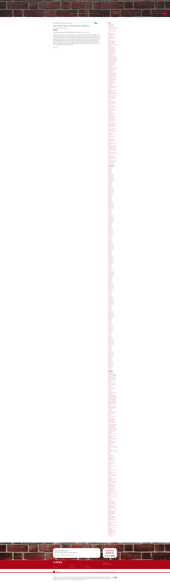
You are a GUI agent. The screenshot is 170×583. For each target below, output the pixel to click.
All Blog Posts (110, 24)
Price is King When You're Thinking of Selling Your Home (111, 117)
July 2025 (109, 182)
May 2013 (109, 348)
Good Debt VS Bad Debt (112, 58)
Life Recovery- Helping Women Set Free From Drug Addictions (112, 79)
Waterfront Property (111, 160)
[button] (158, 13)
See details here (85, 32)
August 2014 (110, 331)
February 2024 (110, 202)
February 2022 (110, 229)
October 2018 (110, 274)
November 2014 (111, 328)
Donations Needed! (111, 49)
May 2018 (109, 280)
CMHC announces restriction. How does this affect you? (112, 44)
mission (109, 468)
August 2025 (110, 181)
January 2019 (110, 271)
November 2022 (111, 219)
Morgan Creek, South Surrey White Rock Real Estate (112, 475)
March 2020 (110, 255)
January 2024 (110, 203)
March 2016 (110, 310)
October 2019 (110, 261)
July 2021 (109, 237)
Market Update (91, 13)
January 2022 (110, 230)
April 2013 (109, 349)
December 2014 (111, 327)
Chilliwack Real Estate (112, 401)
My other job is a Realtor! (112, 90)
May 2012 (109, 360)
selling (109, 515)
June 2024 (110, 197)
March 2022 (110, 228)
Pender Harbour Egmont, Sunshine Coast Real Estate (112, 491)
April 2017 (109, 295)
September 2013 (111, 344)
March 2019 (110, 269)
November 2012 (111, 354)
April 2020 (110, 254)
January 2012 (110, 362)
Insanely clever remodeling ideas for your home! (111, 70)
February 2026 (110, 174)
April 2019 (109, 268)
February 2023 (110, 215)
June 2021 (110, 238)
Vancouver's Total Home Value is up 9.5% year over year (112, 153)
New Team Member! (111, 101)
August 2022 (110, 222)
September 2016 (111, 303)
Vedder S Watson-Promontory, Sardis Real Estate (112, 525)
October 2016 (110, 302)
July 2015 (109, 319)
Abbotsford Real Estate (112, 375)
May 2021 (109, 239)
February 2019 (110, 270)
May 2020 (110, 253)
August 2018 (110, 277)
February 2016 (110, 311)
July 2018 (109, 278)
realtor (109, 500)
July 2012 (109, 357)
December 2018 (111, 272)
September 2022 (111, 221)
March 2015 (110, 323)
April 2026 (110, 172)
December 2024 (111, 190)
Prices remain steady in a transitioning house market (112, 120)
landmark (109, 456)
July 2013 (109, 346)
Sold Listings (110, 133)
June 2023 (110, 211)
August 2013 (110, 345)
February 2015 (110, 324)
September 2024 (111, 194)
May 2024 (109, 198)
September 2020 (111, 248)
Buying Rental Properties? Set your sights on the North (111, 41)
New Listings (110, 100)
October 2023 (110, 206)
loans (109, 465)
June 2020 (110, 252)
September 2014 (111, 330)
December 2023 (111, 204)
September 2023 (111, 207)
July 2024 (110, 196)
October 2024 (110, 193)
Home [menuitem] (71, 13)
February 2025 (110, 188)
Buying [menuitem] (81, 13)
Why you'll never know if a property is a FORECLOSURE (112, 162)
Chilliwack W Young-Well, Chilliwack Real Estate (111, 404)
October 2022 (110, 220)
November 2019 (111, 260)
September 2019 (111, 262)
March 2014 (110, 337)
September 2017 (111, 289)
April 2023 (110, 213)
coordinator (110, 410)
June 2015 (110, 320)
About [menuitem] (97, 13)
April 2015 (109, 322)
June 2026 (110, 170)
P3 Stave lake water (111, 489)
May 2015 (109, 321)
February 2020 (110, 256)
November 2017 (111, 287)
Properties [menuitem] (75, 13)
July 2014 (109, 332)
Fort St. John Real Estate (112, 424)
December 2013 (111, 340)
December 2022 (111, 218)
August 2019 (110, 263)
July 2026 (109, 169)
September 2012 (111, 355)
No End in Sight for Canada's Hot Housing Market (112, 107)
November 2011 (110, 363)
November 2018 (111, 273)
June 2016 (110, 306)
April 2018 (110, 281)
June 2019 (110, 265)
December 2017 (111, 286)
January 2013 (110, 353)
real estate (110, 499)
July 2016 (109, 305)
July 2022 (110, 223)
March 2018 (110, 282)
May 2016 (109, 307)
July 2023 (110, 210)
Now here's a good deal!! (112, 109)
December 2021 (111, 231)
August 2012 (110, 356)
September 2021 (111, 235)
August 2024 (110, 195)
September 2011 (111, 365)
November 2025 (111, 178)
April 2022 (110, 227)
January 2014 (110, 339)
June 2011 (109, 369)
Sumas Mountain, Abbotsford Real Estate (62, 28)
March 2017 (110, 296)
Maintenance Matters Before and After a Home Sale (112, 83)
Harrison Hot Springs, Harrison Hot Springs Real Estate (111, 439)
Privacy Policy (104, 571)
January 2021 (110, 244)
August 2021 (110, 236)
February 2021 (110, 243)
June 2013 (110, 347)
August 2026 (110, 168)
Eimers (109, 423)
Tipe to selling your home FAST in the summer (111, 141)
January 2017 (110, 298)
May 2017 (109, 294)
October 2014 (110, 329)
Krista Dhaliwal (110, 455)
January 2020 (110, 257)
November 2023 (111, 205)
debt (109, 414)
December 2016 (111, 299)
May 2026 (109, 171)
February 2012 (110, 361)
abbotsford (110, 372)
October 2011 (110, 364)
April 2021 (109, 240)
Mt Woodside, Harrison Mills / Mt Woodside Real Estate (112, 482)
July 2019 (109, 264)
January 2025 (110, 189)
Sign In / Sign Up (158, 13)
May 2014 (109, 335)
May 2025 (109, 185)
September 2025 (111, 180)
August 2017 (110, 290)
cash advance (110, 391)
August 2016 (110, 304)
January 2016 (110, 312)
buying (109, 390)
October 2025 (110, 179)
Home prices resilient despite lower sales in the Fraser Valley (112, 62)
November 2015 (111, 314)
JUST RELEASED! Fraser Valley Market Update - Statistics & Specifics (112, 74)
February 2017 (110, 297)
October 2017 (110, 288)
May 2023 (109, 212)
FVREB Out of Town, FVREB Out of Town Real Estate (111, 431)
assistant (109, 385)
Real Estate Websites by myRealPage (111, 571)
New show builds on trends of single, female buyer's (112, 103)
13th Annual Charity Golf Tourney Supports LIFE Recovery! (112, 28)
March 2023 (110, 214)
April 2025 (110, 186)
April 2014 (109, 336)
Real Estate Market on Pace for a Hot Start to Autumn (112, 126)
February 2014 (110, 338)
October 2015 (110, 315)
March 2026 (110, 173)
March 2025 (110, 187)
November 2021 (111, 232)
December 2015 (111, 313)
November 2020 (111, 246)
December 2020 (111, 245)
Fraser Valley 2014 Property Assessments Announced (112, 53)
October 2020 (110, 247)
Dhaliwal (109, 415)
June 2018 (110, 279)
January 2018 (110, 285)
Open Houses (110, 112)
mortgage (110, 477)
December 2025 (111, 177)
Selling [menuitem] (85, 13)
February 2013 (110, 352)
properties (110, 498)
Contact (165, 13)
